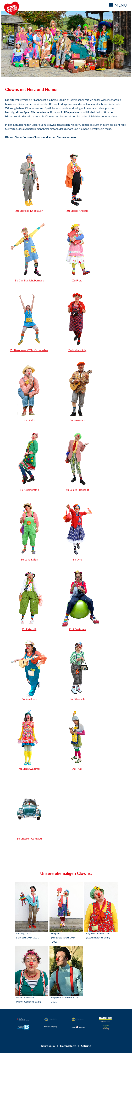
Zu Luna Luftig (29, 559)
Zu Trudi (77, 769)
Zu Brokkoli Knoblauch (29, 210)
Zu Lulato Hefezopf (77, 489)
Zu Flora (77, 280)
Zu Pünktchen (77, 629)
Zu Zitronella (77, 699)
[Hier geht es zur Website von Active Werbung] (78, 1028)
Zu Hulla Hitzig (77, 350)
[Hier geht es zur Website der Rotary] (78, 1020)
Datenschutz (67, 1046)
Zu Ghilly (29, 420)
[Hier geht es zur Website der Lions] (50, 1020)
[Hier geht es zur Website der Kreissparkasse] (23, 1020)
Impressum (48, 1046)
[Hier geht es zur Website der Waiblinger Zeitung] (23, 1028)
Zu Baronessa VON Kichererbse (29, 350)
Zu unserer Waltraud (29, 838)
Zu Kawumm (77, 420)
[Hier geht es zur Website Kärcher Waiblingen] (105, 1020)
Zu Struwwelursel (29, 769)
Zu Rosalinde (29, 699)
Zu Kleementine (29, 489)
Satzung (85, 1046)
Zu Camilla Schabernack (29, 280)
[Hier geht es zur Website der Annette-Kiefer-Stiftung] (105, 1028)
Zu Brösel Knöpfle (77, 210)
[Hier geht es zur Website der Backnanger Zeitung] (50, 1028)
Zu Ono (77, 559)
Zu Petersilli (29, 629)
